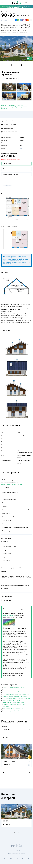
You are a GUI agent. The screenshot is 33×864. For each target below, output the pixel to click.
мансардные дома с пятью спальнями (16, 698)
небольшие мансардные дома (14, 702)
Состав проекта (7, 185)
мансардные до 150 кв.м (11, 700)
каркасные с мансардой (11, 690)
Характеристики (26, 183)
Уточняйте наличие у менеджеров (10, 159)
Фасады (17, 183)
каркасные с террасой (11, 692)
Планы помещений (8, 183)
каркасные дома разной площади (15, 696)
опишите (16, 260)
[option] (16, 50)
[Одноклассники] (28, 20)
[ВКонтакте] (16, 20)
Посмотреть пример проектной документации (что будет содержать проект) (14, 107)
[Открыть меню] (2, 2)
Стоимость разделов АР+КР (9, 153)
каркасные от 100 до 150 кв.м (13, 688)
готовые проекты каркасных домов (16, 694)
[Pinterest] (26, 20)
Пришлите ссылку (9, 615)
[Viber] (23, 20)
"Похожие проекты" (18, 259)
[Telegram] (21, 20)
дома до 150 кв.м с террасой (13, 709)
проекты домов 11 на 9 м (11, 711)
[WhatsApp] (18, 20)
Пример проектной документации (12, 484)
